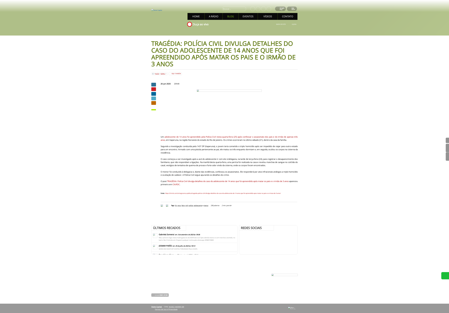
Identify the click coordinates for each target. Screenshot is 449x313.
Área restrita (244, 287)
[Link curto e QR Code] (7, 306)
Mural (216, 280)
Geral (163, 73)
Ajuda (294, 24)
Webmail (242, 290)
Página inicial (200, 280)
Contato (217, 290)
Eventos (198, 290)
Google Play (282, 8)
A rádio (198, 283)
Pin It (153, 89)
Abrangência (219, 287)
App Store (293, 8)
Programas (218, 283)
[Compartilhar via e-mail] (153, 103)
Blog (157, 73)
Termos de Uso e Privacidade (166, 309)
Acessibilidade (7, 297)
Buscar (243, 9)
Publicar (153, 94)
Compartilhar (153, 84)
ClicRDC (176, 184)
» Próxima (447, 148)
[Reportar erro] (167, 205)
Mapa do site (281, 24)
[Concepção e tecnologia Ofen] (293, 308)
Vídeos (197, 293)
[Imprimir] (162, 205)
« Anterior (447, 156)
